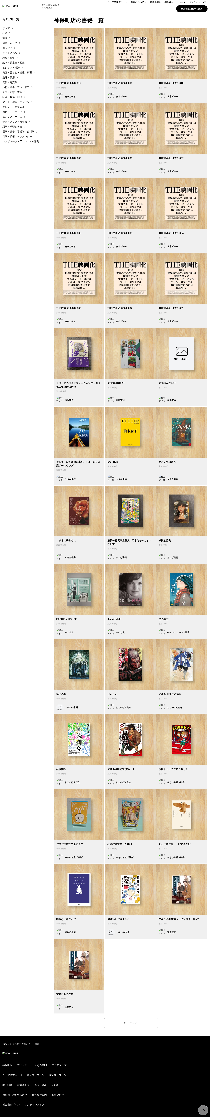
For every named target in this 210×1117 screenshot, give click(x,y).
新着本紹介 (155, 2)
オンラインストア (197, 2)
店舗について (137, 2)
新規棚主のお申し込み (192, 9)
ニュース (181, 2)
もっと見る (131, 1023)
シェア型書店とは (116, 2)
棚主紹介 (168, 2)
